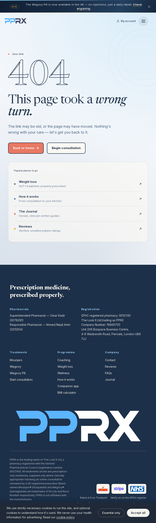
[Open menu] (143, 21)
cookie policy (65, 517)
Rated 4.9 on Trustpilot (93, 497)
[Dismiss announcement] (149, 6)
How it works (66, 379)
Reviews (110, 366)
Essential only (111, 512)
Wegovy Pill (18, 373)
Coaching (63, 360)
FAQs (108, 373)
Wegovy (15, 366)
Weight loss (65, 366)
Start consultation (21, 379)
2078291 (16, 320)
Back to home (23, 148)
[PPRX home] (15, 21)
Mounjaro (16, 360)
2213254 (16, 329)
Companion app (68, 386)
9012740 (125, 315)
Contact (110, 360)
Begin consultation (66, 148)
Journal (110, 379)
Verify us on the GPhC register (128, 497)
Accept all (138, 512)
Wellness (63, 373)
